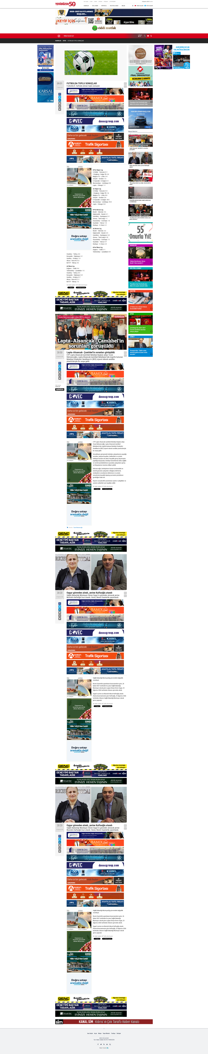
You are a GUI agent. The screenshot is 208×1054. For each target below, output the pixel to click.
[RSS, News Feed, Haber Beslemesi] (104, 1044)
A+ (125, 83)
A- (125, 86)
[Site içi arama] (151, 35)
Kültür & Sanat (135, 268)
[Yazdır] (59, 106)
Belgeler (106, 1)
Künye (99, 1033)
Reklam (100, 1)
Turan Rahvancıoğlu (77, 527)
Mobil (95, 1)
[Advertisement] (45, 115)
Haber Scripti (102, 1048)
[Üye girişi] (107, 1044)
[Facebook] (59, 94)
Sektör (132, 291)
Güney (132, 337)
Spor (132, 314)
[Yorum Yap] (59, 109)
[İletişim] (148, 35)
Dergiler (133, 245)
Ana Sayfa (86, 1)
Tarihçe (113, 1033)
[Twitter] (59, 97)
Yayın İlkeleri (106, 1033)
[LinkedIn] (59, 100)
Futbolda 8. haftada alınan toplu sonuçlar (83, 86)
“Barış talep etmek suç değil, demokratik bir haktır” (78, 36)
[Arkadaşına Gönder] (59, 103)
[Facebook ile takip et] (98, 1044)
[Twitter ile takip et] (101, 1044)
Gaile (91, 1)
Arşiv (95, 1033)
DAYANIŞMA (113, 1)
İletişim (119, 1033)
